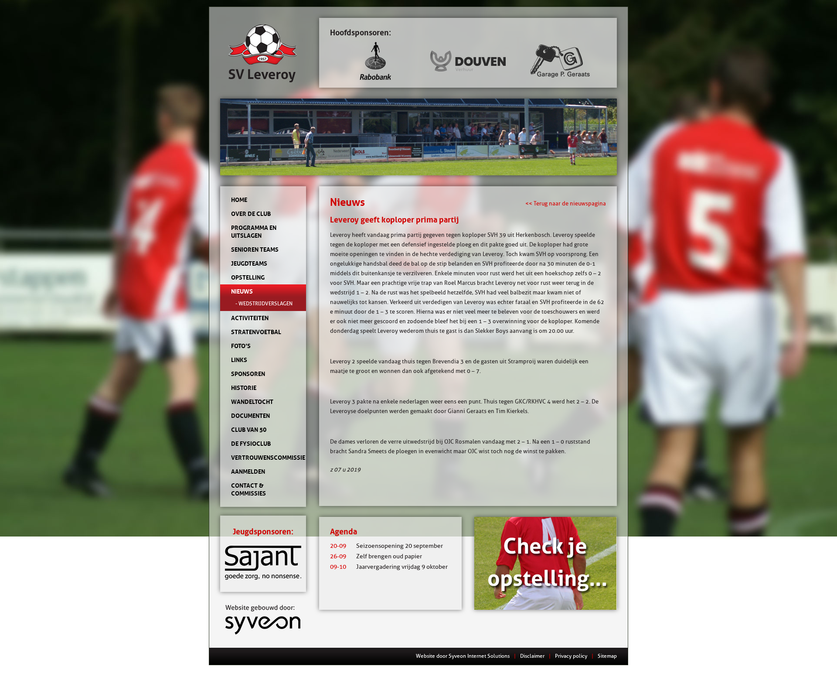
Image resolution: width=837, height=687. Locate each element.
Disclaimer (532, 656)
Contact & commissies (248, 489)
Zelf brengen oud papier (376, 556)
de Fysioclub (251, 444)
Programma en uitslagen (253, 231)
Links (239, 360)
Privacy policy (571, 656)
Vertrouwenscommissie (263, 457)
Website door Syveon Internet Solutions (463, 656)
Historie (243, 388)
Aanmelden (248, 471)
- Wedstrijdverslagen (264, 303)
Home (239, 200)
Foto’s (241, 346)
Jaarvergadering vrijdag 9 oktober (389, 567)
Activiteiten (250, 318)
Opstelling (248, 277)
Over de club (251, 214)
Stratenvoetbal (256, 332)
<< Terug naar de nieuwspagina (565, 203)
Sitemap (607, 656)
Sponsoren (248, 374)
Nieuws (242, 291)
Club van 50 (248, 430)
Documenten (250, 416)
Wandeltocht (252, 402)
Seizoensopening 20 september (386, 546)
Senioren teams (255, 249)
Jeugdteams (249, 263)
